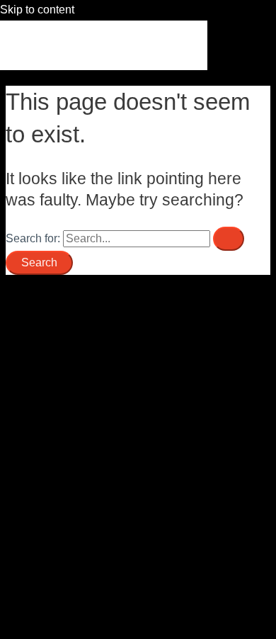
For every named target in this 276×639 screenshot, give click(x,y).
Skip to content (37, 10)
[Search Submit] (228, 239)
